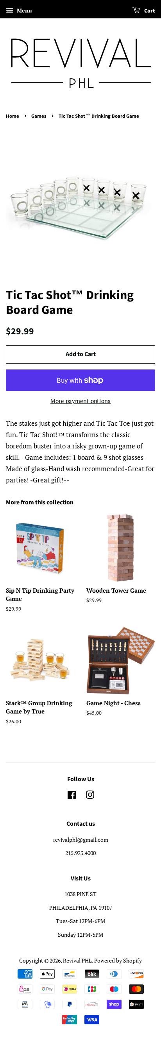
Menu (23, 10)
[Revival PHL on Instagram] (90, 796)
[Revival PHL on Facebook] (71, 796)
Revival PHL (77, 960)
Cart (149, 11)
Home (12, 116)
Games (39, 116)
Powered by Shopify (118, 960)
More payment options (80, 401)
